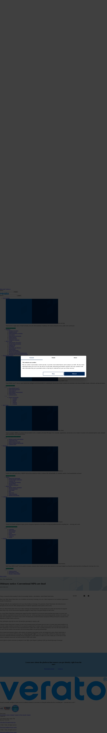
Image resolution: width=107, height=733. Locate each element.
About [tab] (75, 357)
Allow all (74, 373)
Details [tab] (53, 357)
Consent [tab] (31, 357)
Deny (53, 373)
